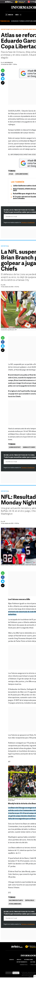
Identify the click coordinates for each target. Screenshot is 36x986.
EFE (4, 285)
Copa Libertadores (22, 174)
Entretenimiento (22, 962)
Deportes (4, 29)
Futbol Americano (15, 904)
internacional (28, 959)
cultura (32, 962)
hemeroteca (23, 964)
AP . (4, 521)
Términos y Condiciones (28, 222)
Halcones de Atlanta (16, 900)
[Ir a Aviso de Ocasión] (17, 945)
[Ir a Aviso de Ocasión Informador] (9, 1)
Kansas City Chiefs (29, 447)
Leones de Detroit (14, 447)
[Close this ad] (34, 976)
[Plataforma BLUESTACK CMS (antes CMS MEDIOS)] (16, 972)
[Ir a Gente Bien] (30, 1)
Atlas (11, 174)
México (19, 959)
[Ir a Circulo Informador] (19, 1)
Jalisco (11, 959)
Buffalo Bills (29, 900)
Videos (10, 15)
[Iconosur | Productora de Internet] (9, 972)
